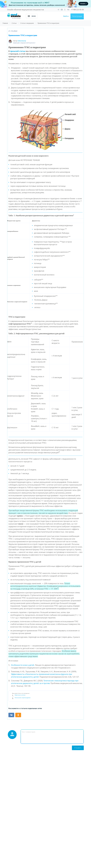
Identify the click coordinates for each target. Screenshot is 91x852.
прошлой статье (17, 51)
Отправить (78, 748)
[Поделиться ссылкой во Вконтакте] (11, 715)
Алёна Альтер (22, 41)
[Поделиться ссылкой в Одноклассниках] (18, 715)
